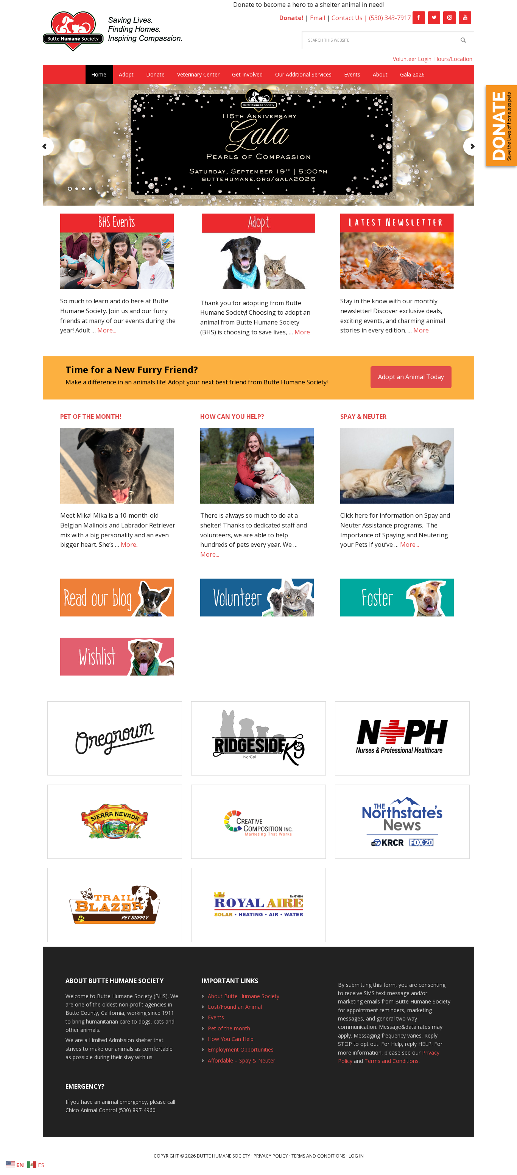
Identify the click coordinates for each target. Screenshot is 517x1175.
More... (106, 330)
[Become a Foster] (397, 601)
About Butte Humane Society (243, 996)
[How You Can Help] (257, 469)
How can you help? (232, 416)
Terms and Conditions (391, 1060)
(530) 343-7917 (390, 18)
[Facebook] (419, 17)
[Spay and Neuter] (397, 469)
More (302, 332)
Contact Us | (350, 18)
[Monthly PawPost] (397, 255)
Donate (501, 125)
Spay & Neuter (363, 416)
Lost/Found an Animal (235, 1006)
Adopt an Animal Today (411, 377)
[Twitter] (434, 17)
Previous (44, 146)
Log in (356, 1156)
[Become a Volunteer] (257, 601)
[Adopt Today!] (258, 251)
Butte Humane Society (118, 32)
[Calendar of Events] (117, 255)
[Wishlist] (117, 660)
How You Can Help (231, 1038)
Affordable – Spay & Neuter (241, 1060)
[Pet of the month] (117, 469)
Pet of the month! (90, 416)
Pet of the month (229, 1028)
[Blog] (118, 601)
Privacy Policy (271, 1156)
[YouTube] (465, 17)
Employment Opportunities (241, 1049)
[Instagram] (449, 17)
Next (472, 146)
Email (317, 18)
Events (216, 1017)
